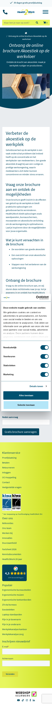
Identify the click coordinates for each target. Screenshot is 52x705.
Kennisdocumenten (11, 554)
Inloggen (6, 472)
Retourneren (8, 467)
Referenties (7, 523)
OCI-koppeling (9, 477)
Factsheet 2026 (9, 549)
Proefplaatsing (9, 457)
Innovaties (7, 537)
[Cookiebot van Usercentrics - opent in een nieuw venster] (37, 298)
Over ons (7, 518)
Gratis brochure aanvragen (21, 432)
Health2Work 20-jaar (12, 559)
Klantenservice (11, 452)
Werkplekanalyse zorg (13, 634)
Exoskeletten (8, 609)
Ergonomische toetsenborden (16, 599)
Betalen (6, 462)
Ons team (6, 528)
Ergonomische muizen (13, 594)
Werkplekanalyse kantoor (14, 629)
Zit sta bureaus (9, 604)
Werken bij (7, 533)
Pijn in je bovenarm (11, 619)
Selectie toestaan (26, 405)
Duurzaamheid (9, 542)
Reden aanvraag (10, 417)
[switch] (44, 356)
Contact (6, 482)
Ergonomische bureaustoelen (16, 589)
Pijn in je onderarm (11, 624)
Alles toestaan (26, 395)
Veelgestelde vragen (12, 487)
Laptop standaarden (12, 614)
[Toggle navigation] (45, 12)
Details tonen (36, 386)
